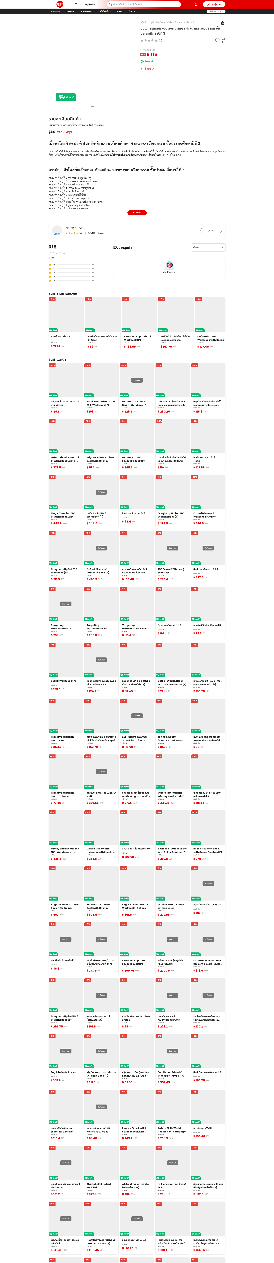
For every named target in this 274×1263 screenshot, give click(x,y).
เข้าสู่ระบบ (216, 4)
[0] (196, 4)
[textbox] (137, 201)
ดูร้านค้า (211, 230)
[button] (216, 11)
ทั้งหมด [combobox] (196, 247)
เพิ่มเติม (139, 212)
